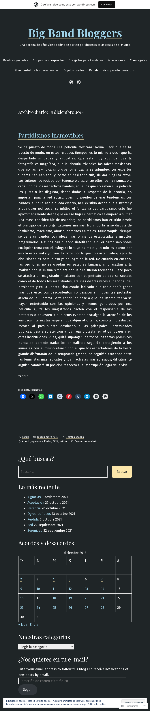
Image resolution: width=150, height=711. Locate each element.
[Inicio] (72, 82)
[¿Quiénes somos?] (78, 82)
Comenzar (106, 4)
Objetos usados (73, 70)
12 (70, 589)
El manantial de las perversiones (36, 70)
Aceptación (35, 503)
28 (102, 608)
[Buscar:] (63, 472)
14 (102, 589)
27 (86, 608)
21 (102, 598)
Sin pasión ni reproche (48, 60)
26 (70, 608)
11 (54, 589)
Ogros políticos (39, 514)
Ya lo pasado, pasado (117, 70)
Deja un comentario (86, 442)
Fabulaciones (116, 60)
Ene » (34, 625)
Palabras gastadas (15, 60)
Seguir (28, 690)
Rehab (93, 70)
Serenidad (35, 531)
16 (22, 598)
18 (54, 598)
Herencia (34, 508)
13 (86, 589)
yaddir (25, 437)
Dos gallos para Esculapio (85, 60)
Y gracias (34, 497)
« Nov (22, 625)
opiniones (37, 441)
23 (22, 608)
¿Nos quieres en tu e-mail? (53, 659)
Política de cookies (97, 704)
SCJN (55, 441)
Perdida (33, 519)
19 (70, 598)
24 (38, 608)
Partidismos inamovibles (51, 135)
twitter (63, 441)
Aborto (26, 441)
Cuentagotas (138, 60)
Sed (30, 525)
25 (54, 608)
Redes (47, 441)
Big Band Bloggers (75, 32)
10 (38, 589)
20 (86, 598)
